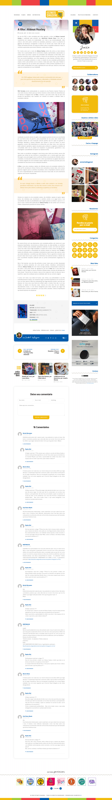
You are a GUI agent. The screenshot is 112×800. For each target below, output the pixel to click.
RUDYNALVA (26, 544)
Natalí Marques (27, 433)
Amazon (34, 320)
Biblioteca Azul (45, 330)
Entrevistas (36, 15)
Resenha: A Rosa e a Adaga (53, 352)
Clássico (52, 330)
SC (81, 795)
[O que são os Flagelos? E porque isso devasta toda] (91, 175)
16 (63, 338)
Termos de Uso (90, 383)
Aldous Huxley (36, 330)
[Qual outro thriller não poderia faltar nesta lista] (91, 193)
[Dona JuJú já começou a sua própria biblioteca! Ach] (78, 175)
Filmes (23, 15)
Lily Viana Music (27, 507)
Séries (29, 15)
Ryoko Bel (28, 449)
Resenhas (17, 15)
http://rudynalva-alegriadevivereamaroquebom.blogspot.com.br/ (44, 559)
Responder (27, 444)
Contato (95, 15)
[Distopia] (20, 24)
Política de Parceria (84, 15)
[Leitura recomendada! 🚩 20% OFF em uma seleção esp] (78, 193)
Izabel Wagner (35, 33)
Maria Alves (26, 467)
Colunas (73, 15)
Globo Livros (58, 330)
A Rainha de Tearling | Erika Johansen (28, 352)
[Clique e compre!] (85, 323)
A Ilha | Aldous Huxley (31, 29)
